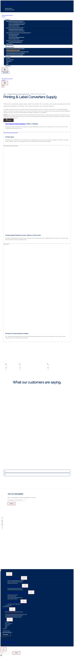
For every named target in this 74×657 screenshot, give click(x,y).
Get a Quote (5, 72)
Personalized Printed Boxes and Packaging (13, 578)
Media (7, 62)
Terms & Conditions (57, 558)
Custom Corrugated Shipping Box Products (17, 22)
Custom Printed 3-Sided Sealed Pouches (16, 37)
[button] (37, 471)
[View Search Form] (5, 70)
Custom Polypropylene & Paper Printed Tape (13, 586)
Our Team (8, 58)
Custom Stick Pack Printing (14, 38)
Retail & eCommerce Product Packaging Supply (15, 48)
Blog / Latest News (9, 59)
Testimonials (8, 61)
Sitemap (62, 558)
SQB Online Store (9, 43)
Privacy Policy (51, 558)
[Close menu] (0, 570)
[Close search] (3, 649)
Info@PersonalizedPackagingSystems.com (13, 4)
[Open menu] (3, 86)
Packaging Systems (8, 8)
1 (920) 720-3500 (7, 2)
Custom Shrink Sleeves (13, 35)
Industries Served (6, 609)
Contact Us (8, 65)
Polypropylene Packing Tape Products (16, 29)
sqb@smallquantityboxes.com (9, 642)
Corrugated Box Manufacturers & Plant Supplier (15, 53)
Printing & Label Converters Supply (13, 50)
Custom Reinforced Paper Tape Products (16, 30)
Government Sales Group (9, 9)
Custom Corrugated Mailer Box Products (16, 24)
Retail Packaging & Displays (14, 25)
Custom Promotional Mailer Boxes (15, 42)
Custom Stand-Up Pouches (14, 34)
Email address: (11, 500)
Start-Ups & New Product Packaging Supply (14, 54)
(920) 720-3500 (6, 641)
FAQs (7, 64)
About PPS (5, 619)
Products (4, 574)
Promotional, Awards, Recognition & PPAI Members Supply (17, 51)
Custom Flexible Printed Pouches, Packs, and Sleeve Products (16, 592)
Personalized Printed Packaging (15, 124)
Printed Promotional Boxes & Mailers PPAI (13, 601)
